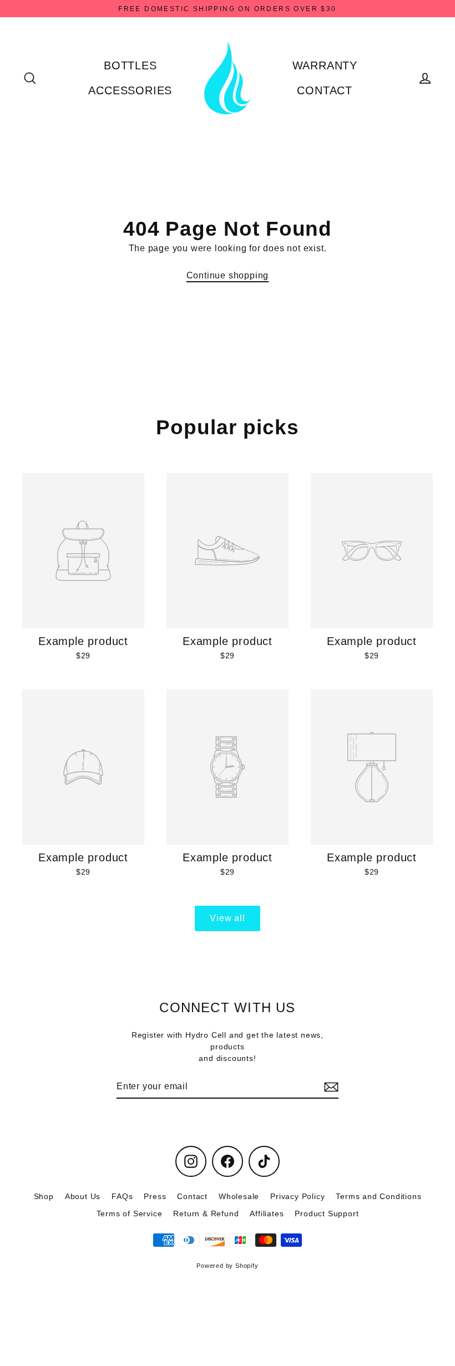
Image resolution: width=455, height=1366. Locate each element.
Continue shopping (227, 275)
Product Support (326, 1213)
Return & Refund (206, 1213)
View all (227, 918)
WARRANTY (324, 65)
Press (155, 1196)
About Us (82, 1196)
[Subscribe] (329, 1087)
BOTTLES (130, 65)
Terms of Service (130, 1213)
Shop (44, 1196)
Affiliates (267, 1213)
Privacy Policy (297, 1196)
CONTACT (324, 90)
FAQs (122, 1196)
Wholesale (239, 1196)
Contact (192, 1196)
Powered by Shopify (227, 1265)
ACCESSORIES (130, 90)
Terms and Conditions (378, 1196)
